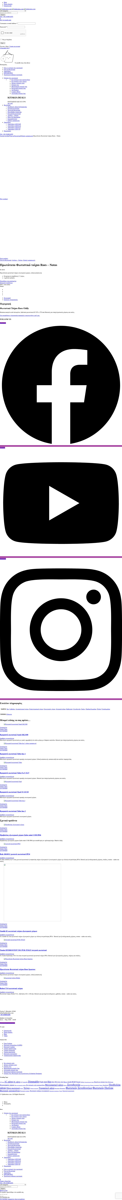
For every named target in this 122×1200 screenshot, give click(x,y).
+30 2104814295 (5, 1015)
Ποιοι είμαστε (8, 4)
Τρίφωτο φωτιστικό (34, 1088)
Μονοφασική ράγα (54, 1084)
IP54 (56, 1082)
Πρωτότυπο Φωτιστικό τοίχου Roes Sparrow (17, 969)
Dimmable (33, 1081)
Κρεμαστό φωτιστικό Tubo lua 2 (13, 811)
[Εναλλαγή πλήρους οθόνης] (2, 1194)
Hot (49, 1081)
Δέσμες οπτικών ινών (17, 83)
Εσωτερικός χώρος (49, 709)
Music (65, 1082)
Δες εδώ (10, 103)
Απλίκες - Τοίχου (17, 260)
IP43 (53, 1082)
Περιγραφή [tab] (7, 298)
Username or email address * (8, 23)
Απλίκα (82, 1082)
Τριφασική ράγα (46, 1088)
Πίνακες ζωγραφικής (94, 1085)
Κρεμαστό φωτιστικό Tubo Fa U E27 (14, 773)
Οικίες (83, 709)
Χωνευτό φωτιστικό (68, 1091)
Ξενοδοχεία (76, 709)
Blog (5, 2)
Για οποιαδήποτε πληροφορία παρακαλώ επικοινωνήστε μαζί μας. (20, 315)
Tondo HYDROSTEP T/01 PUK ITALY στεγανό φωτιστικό (23, 950)
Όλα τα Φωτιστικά (15, 136)
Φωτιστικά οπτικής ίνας (18, 88)
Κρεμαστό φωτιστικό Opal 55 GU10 (14, 792)
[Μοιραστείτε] (4, 1194)
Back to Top (3, 1190)
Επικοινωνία (7, 6)
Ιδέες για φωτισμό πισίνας (20, 1085)
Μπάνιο (65, 1085)
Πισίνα (101, 1085)
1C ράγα (8, 1081)
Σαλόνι (21, 1088)
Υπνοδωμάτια (105, 709)
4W (21, 1082)
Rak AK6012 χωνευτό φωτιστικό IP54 (15, 854)
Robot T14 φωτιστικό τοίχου (11, 988)
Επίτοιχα (110, 1082)
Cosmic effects (15, 92)
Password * (3, 27)
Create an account (14, 46)
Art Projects (15, 90)
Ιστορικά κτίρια (60, 709)
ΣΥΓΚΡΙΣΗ (3, 1199)
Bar (8, 709)
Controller (25, 1082)
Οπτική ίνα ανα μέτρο (85, 1085)
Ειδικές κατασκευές (27, 136)
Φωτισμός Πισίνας (103, 1087)
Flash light (43, 1082)
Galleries (12, 709)
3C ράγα (16, 1082)
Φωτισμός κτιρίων (25, 1091)
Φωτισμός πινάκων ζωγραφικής (39, 1091)
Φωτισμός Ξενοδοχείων (79, 1087)
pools (69, 1082)
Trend (78, 1082)
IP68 (62, 1082)
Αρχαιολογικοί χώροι (22, 709)
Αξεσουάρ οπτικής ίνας (18, 93)
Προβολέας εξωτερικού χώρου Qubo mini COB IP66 (20, 835)
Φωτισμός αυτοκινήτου (10, 1090)
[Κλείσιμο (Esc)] (6, 1194)
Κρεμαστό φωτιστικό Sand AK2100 (14, 735)
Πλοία (99, 709)
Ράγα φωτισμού (13, 1088)
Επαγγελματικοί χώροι (36, 709)
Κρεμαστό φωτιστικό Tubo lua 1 (13, 754)
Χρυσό (60, 1091)
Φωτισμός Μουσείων (60, 1088)
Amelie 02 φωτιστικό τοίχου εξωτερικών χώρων (18, 931)
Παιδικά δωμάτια (91, 709)
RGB (74, 1082)
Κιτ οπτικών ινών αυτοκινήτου (20, 80)
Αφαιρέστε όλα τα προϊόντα (16, 1199)
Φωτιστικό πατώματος (54, 1091)
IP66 (59, 1082)
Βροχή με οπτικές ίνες (101, 1082)
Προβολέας (105, 1085)
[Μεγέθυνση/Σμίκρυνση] (1, 1194)
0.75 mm (2, 1082)
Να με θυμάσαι (7, 39)
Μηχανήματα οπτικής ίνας (19, 86)
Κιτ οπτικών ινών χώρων (19, 81)
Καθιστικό (69, 709)
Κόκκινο (9, 714)
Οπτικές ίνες (15, 85)
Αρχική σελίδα (4, 136)
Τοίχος (27, 1088)
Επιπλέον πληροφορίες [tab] (11, 300)
